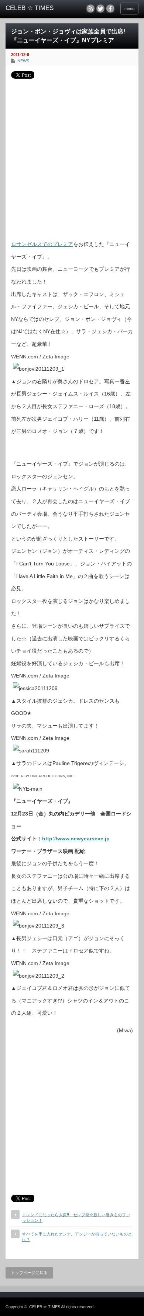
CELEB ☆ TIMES (44, 1306)
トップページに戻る (29, 1272)
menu (129, 8)
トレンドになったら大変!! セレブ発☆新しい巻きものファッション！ (76, 1217)
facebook (110, 8)
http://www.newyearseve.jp (76, 838)
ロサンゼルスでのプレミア (42, 244)
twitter (100, 8)
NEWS (23, 61)
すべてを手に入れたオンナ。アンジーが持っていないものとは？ (77, 1237)
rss (90, 8)
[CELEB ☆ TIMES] (34, 8)
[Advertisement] (72, 156)
